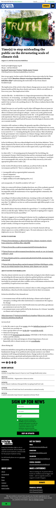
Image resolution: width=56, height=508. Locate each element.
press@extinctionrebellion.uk (38, 447)
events (25, 326)
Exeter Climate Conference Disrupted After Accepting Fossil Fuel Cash (22, 383)
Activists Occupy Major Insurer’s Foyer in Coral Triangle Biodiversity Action (23, 372)
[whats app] (12, 362)
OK (6, 504)
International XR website (21, 335)
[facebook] (7, 362)
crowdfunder (35, 341)
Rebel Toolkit (5, 488)
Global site (4, 485)
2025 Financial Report (36, 490)
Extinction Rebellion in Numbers (26, 315)
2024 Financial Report (36, 492)
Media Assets (27, 70)
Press (3, 480)
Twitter (19, 70)
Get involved (5, 474)
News (3, 477)
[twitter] (10, 362)
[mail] (15, 362)
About (3, 471)
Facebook (4, 70)
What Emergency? (7, 315)
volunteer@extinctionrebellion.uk (39, 458)
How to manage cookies (36, 499)
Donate (46, 6)
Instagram (12, 70)
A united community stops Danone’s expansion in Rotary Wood (20, 394)
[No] (54, 496)
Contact (3, 483)
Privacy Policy (33, 429)
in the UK (26, 330)
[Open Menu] (53, 6)
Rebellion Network (39, 326)
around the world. (37, 330)
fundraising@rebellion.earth (38, 453)
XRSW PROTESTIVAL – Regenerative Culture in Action (17, 377)
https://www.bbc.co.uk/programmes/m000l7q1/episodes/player (25, 247)
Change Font (51, 1)
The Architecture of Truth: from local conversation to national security (22, 388)
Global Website (18, 1)
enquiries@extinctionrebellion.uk (39, 464)
